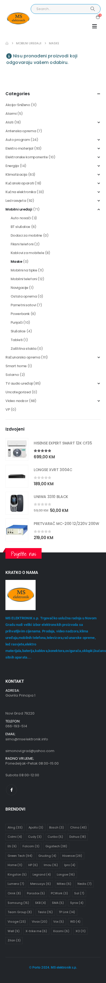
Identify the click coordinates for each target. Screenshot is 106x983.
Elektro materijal (19, 148)
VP (7, 409)
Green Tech (20, 856)
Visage (17, 921)
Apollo (36, 827)
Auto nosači (21, 218)
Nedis (84, 884)
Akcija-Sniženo (17, 104)
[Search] (92, 9)
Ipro (69, 865)
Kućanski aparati (19, 183)
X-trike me (36, 931)
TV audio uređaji (19, 383)
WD (75, 921)
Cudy (35, 836)
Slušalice (18, 331)
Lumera (16, 884)
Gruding (47, 856)
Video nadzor (16, 400)
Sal (79, 893)
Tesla (45, 912)
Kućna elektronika (20, 191)
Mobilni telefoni (24, 279)
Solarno (12, 374)
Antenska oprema (20, 131)
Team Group (20, 912)
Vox (58, 921)
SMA (58, 903)
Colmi (15, 836)
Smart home (16, 366)
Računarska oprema (22, 357)
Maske (16, 261)
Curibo (55, 836)
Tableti (17, 339)
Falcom (31, 846)
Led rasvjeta (15, 200)
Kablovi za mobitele (27, 252)
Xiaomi (61, 931)
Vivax (39, 921)
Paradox (36, 893)
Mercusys (40, 884)
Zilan (14, 940)
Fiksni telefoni (22, 244)
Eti (12, 846)
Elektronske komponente (26, 157)
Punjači (17, 322)
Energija (12, 165)
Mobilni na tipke (24, 270)
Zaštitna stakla (23, 348)
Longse (66, 874)
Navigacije (19, 287)
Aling (15, 827)
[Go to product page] (16, 449)
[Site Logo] (18, 18)
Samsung (18, 903)
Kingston (17, 874)
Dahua (77, 836)
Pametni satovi (23, 305)
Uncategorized (18, 392)
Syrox (76, 903)
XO (81, 931)
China (78, 827)
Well (14, 931)
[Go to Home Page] (6, 43)
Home (15, 865)
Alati (9, 122)
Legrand (42, 874)
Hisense (72, 856)
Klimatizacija (16, 174)
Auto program (17, 139)
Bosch (56, 827)
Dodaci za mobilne (26, 235)
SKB (40, 903)
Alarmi (11, 113)
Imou (51, 865)
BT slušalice (20, 226)
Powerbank (20, 313)
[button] (95, 26)
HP (33, 865)
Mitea (64, 884)
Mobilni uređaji (18, 209)
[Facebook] (11, 789)
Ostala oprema (24, 296)
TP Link (67, 912)
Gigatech (56, 846)
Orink (14, 893)
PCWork (59, 893)
